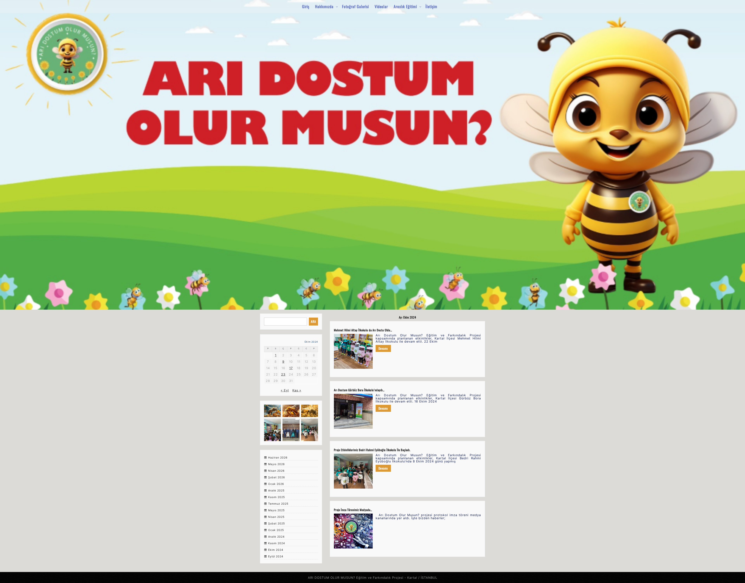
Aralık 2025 (276, 490)
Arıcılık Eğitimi (405, 6)
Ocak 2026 (276, 484)
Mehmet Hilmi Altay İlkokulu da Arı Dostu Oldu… (363, 330)
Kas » (296, 390)
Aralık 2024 (276, 536)
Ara (313, 321)
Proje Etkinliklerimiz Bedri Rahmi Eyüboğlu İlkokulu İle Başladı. (372, 450)
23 (283, 374)
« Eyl (285, 390)
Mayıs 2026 (276, 464)
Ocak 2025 (276, 530)
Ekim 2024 (275, 550)
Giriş (305, 6)
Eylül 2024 (275, 556)
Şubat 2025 (276, 523)
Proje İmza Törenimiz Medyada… (353, 510)
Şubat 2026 (276, 477)
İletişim (431, 6)
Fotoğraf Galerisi (355, 6)
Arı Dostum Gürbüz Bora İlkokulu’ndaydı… (359, 390)
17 (291, 368)
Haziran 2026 (278, 457)
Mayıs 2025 (276, 510)
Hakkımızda (324, 6)
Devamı (383, 348)
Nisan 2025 (276, 517)
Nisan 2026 (276, 470)
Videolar (381, 6)
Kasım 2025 (276, 497)
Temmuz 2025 (278, 503)
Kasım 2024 (276, 543)
